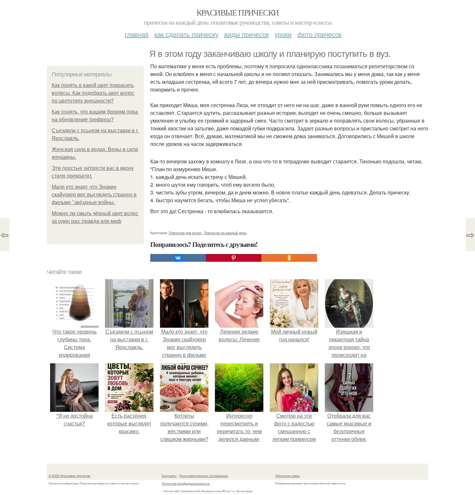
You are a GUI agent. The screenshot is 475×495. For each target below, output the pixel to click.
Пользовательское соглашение (203, 475)
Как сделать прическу (186, 34)
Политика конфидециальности (186, 483)
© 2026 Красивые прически (69, 475)
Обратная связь (287, 475)
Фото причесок (319, 34)
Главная (137, 34)
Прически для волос (185, 232)
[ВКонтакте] (178, 258)
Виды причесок (246, 34)
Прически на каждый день (225, 232)
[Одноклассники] (289, 258)
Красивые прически (237, 12)
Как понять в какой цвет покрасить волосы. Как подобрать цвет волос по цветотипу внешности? (93, 93)
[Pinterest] (233, 258)
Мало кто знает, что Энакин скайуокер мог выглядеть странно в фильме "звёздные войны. (94, 194)
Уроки (283, 34)
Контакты (169, 475)
